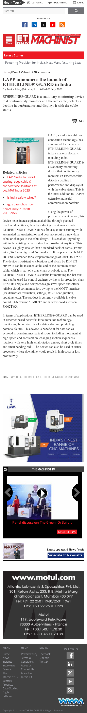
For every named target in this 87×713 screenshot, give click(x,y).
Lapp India (15, 377)
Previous (8, 492)
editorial (37, 2)
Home (6, 72)
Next (76, 492)
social (43, 648)
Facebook (45, 654)
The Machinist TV (10, 675)
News (6, 658)
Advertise (26, 673)
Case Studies (10, 688)
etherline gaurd (53, 377)
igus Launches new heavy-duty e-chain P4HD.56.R (18, 208)
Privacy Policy (29, 654)
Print (81, 121)
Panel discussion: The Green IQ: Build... (42, 522)
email (80, 2)
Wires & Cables (20, 72)
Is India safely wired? (21, 197)
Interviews (9, 665)
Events (7, 669)
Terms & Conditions (27, 659)
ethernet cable (32, 377)
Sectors (7, 681)
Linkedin (44, 658)
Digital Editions (7, 694)
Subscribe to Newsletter (66, 555)
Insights (7, 661)
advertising (60, 2)
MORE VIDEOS (67, 532)
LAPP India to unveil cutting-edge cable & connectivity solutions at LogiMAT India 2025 (20, 184)
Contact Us (27, 669)
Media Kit (26, 677)
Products (8, 684)
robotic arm (71, 377)
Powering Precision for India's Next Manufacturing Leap (43, 62)
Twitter (43, 661)
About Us (26, 665)
